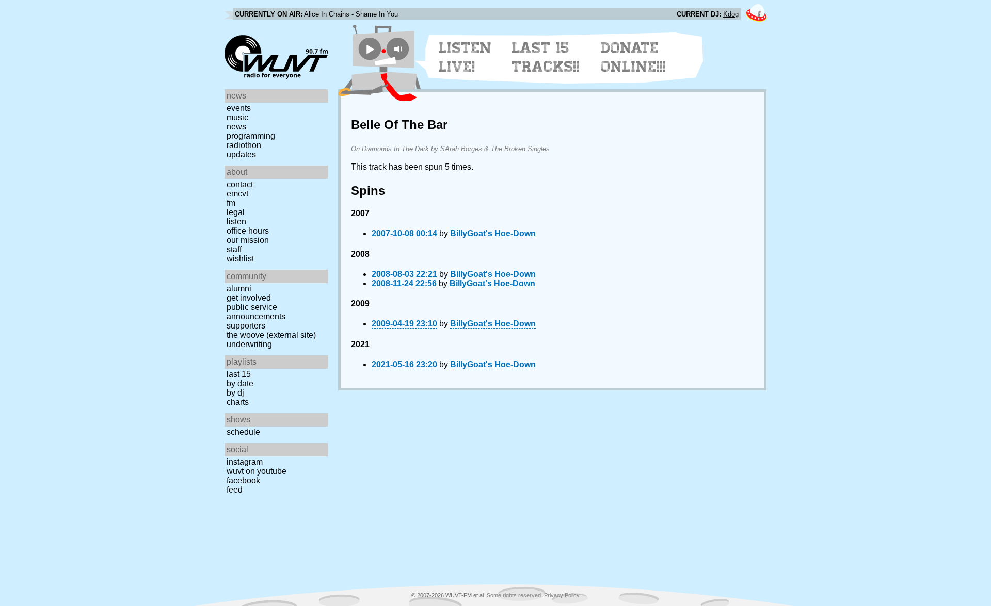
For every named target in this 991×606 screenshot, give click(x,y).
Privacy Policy (562, 595)
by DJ (235, 392)
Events (239, 108)
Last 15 (239, 374)
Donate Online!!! (633, 57)
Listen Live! (465, 57)
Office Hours (248, 230)
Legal (236, 212)
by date (240, 383)
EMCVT (237, 193)
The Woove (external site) (271, 335)
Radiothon (244, 145)
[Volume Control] (399, 48)
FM (231, 203)
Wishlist (240, 258)
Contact (240, 184)
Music (237, 117)
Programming (251, 136)
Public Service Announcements (256, 312)
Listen (236, 221)
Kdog (731, 14)
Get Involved (249, 297)
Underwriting (249, 344)
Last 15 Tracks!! (546, 57)
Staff (234, 249)
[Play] (369, 48)
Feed (235, 489)
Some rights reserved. (514, 595)
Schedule (243, 432)
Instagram (245, 461)
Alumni (239, 288)
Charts (238, 402)
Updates (241, 154)
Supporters (246, 325)
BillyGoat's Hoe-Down (493, 233)
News (236, 126)
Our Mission (248, 240)
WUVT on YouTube (256, 471)
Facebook (243, 480)
